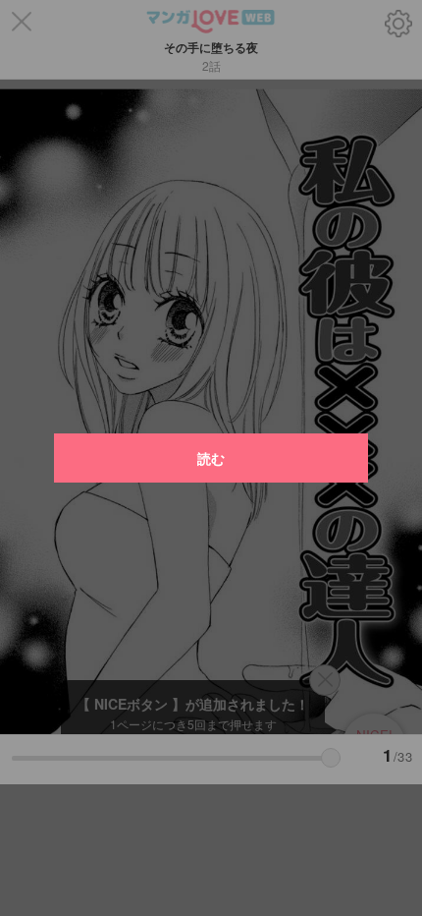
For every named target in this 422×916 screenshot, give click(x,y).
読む (211, 458)
